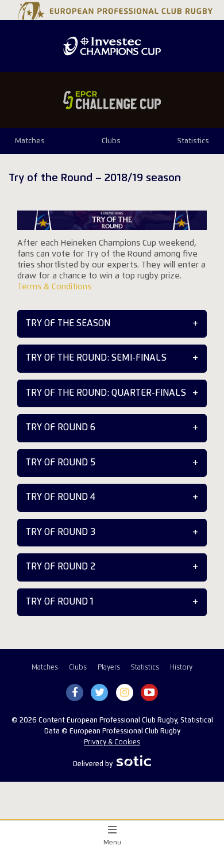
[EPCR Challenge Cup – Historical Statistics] (112, 100)
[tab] (111, 324)
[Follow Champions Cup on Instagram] (124, 693)
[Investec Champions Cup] (112, 46)
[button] (112, 323)
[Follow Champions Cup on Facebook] (75, 693)
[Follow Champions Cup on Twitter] (100, 693)
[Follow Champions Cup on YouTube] (149, 693)
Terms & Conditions (54, 287)
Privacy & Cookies (112, 742)
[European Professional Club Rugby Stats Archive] (114, 16)
